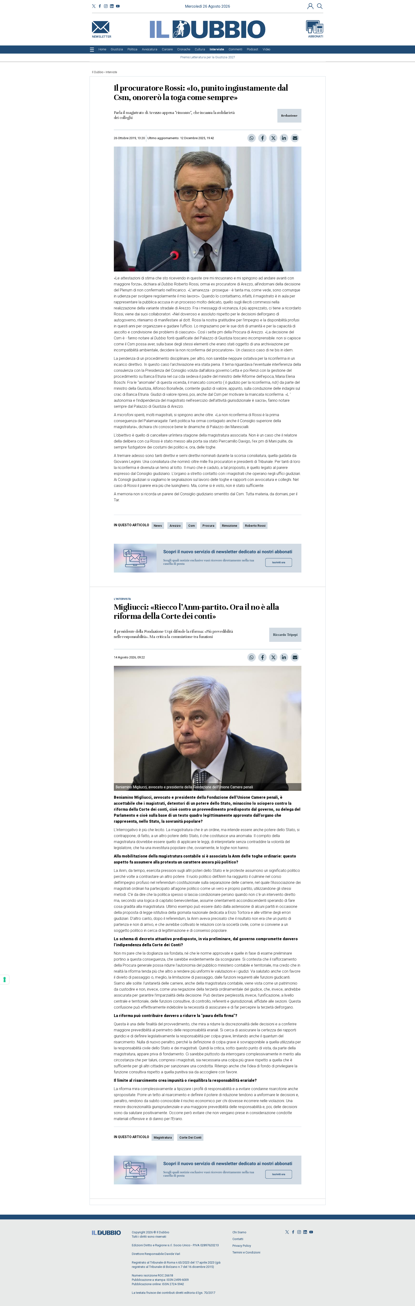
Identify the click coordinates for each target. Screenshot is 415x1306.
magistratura (163, 1137)
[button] (311, 6)
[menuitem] (102, 49)
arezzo (175, 525)
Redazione (289, 116)
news (158, 525)
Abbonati (315, 36)
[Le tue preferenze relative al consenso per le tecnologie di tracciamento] (4, 979)
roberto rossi (255, 525)
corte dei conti (190, 1137)
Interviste (111, 72)
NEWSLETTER (101, 35)
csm (191, 525)
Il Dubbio (97, 72)
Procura (208, 525)
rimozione (229, 525)
